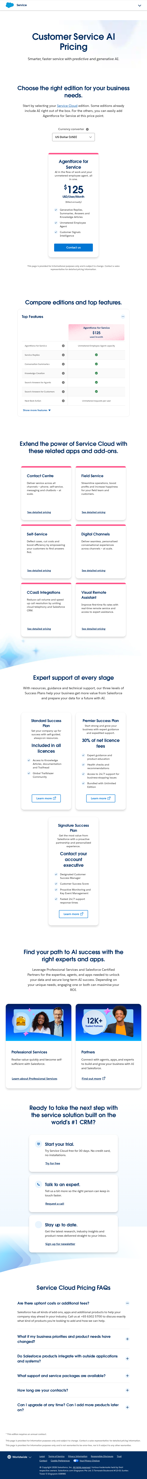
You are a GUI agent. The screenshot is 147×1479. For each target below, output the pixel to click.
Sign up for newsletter (60, 1244)
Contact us (73, 247)
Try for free (52, 1163)
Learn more (44, 798)
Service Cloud (67, 106)
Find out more (91, 1079)
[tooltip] (87, 129)
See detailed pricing (39, 512)
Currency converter (71, 129)
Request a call (54, 1204)
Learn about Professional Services (34, 1079)
